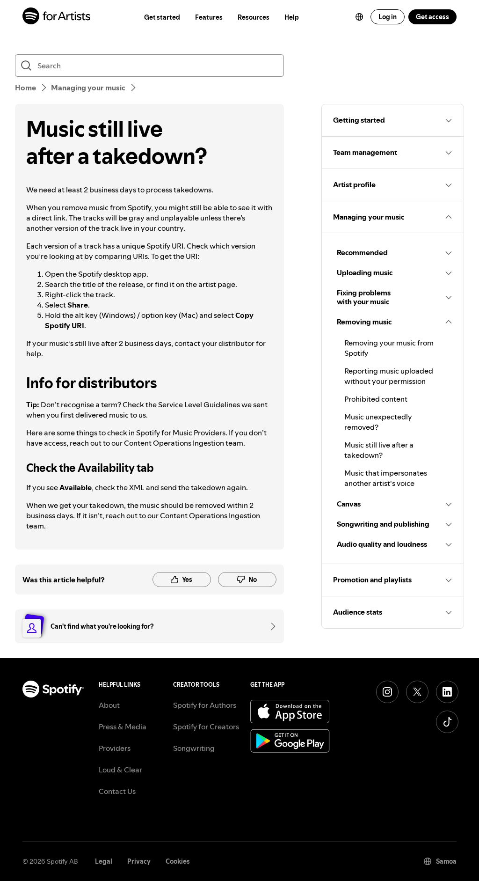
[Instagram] (387, 692)
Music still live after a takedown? (379, 450)
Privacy (139, 861)
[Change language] (359, 16)
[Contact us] (269, 626)
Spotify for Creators (206, 726)
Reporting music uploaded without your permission (388, 376)
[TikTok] (447, 722)
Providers (115, 748)
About (109, 705)
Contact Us (117, 791)
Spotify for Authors (204, 705)
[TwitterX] (417, 692)
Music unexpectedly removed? (378, 421)
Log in (387, 17)
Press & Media (122, 726)
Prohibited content (375, 399)
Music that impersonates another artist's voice (385, 478)
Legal (103, 861)
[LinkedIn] (447, 692)
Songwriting (194, 748)
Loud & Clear (120, 769)
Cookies (178, 861)
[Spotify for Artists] (56, 17)
